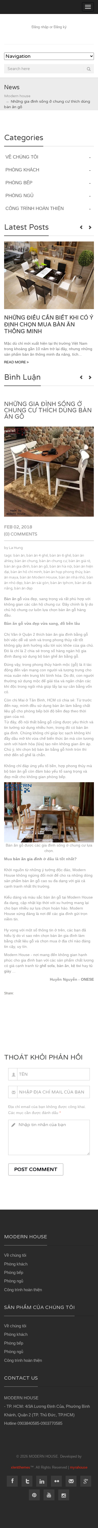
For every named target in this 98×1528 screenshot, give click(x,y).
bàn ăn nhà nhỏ (72, 577)
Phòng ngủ (13, 1281)
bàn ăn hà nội (61, 566)
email (71, 1481)
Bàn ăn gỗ (13, 599)
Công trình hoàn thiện (23, 1289)
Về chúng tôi (15, 1255)
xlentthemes (20, 1467)
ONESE (87, 979)
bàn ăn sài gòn (36, 583)
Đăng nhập (40, 27)
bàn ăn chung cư (53, 561)
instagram (63, 1494)
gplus (85, 1481)
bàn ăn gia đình (17, 566)
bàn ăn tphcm (61, 583)
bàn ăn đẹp (23, 588)
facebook (12, 1481)
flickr (56, 1481)
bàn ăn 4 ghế (37, 555)
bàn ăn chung (26, 561)
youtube (49, 1494)
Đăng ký (60, 27)
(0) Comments (20, 534)
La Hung (16, 548)
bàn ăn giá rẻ (79, 561)
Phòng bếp (13, 1272)
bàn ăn (19, 555)
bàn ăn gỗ (39, 566)
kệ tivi (76, 965)
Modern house (17, 96)
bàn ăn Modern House (38, 577)
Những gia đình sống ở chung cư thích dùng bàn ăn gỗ (48, 410)
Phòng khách (15, 1264)
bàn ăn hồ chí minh (26, 572)
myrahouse (78, 1467)
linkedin (41, 1481)
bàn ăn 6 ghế (60, 555)
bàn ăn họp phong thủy (63, 572)
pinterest (34, 1494)
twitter (27, 1481)
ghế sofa (47, 965)
